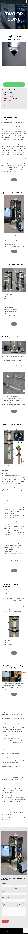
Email (3, 891)
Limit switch (8, 102)
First (2, 888)
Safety (6, 105)
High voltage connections (11, 98)
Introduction (8, 92)
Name (4, 883)
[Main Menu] (25, 1)
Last (16, 888)
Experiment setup (9, 94)
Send (5, 921)
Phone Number (6, 897)
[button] (14, 84)
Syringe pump (8, 100)
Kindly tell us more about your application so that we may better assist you (13, 904)
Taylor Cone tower (10, 96)
